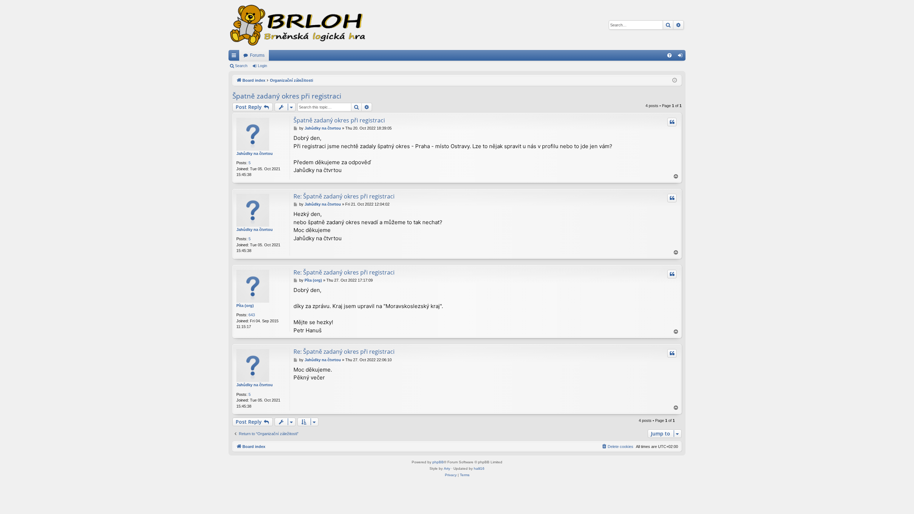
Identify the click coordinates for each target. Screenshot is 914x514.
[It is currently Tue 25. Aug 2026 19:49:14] (674, 80)
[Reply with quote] (672, 122)
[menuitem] (669, 55)
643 (251, 315)
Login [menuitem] (682, 57)
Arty (447, 468)
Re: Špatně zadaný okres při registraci (344, 196)
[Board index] (297, 25)
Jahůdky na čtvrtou (254, 153)
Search (241, 66)
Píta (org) (245, 305)
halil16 (479, 468)
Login (262, 66)
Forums (257, 55)
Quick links (235, 57)
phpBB (438, 462)
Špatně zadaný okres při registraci (286, 96)
